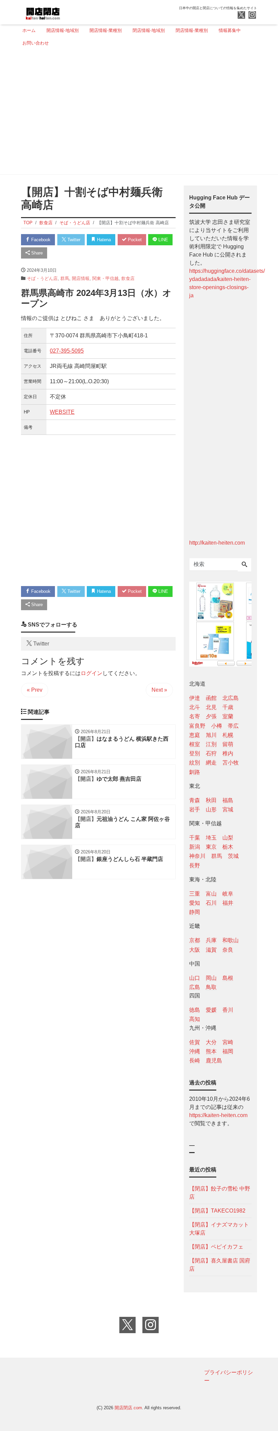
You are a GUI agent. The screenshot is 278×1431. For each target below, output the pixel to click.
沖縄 (194, 1051)
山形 (211, 809)
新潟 (194, 847)
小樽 (216, 726)
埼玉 (211, 838)
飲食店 (128, 278)
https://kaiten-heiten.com (218, 1115)
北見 (211, 707)
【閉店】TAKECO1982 (217, 1211)
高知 (194, 1019)
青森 (194, 800)
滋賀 (211, 950)
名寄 (194, 716)
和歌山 (230, 940)
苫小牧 (230, 762)
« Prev (34, 690)
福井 (227, 903)
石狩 (211, 753)
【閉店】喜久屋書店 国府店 (219, 1265)
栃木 (227, 847)
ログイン (91, 673)
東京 (211, 847)
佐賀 (194, 1042)
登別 (194, 753)
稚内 (227, 753)
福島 (227, 800)
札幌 (227, 735)
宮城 (227, 809)
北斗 (194, 707)
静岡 (194, 912)
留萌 (227, 744)
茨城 (233, 856)
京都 (194, 940)
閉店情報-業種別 (192, 30)
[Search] (244, 565)
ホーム (29, 30)
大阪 (194, 950)
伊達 (194, 698)
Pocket (134, 239)
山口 (194, 978)
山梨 (227, 838)
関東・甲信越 (105, 278)
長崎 (194, 1060)
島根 (227, 978)
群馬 (64, 278)
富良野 (197, 726)
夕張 (211, 716)
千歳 (227, 707)
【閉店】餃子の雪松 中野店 (219, 1193)
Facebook (40, 239)
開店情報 (81, 278)
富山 (211, 894)
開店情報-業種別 (106, 30)
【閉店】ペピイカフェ (216, 1247)
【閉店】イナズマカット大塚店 (219, 1229)
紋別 (194, 762)
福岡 (227, 1051)
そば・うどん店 (42, 278)
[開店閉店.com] (68, 11)
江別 (211, 744)
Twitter (73, 239)
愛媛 (211, 1010)
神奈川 (197, 856)
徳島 (194, 1010)
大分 (211, 1042)
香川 (227, 1010)
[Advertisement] (137, 113)
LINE (162, 239)
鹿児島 (214, 1060)
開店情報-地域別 (62, 30)
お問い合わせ (35, 43)
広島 (194, 987)
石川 (211, 903)
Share (36, 252)
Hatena (103, 239)
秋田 (211, 800)
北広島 (230, 698)
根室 (194, 744)
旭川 (211, 735)
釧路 (194, 772)
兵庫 (211, 940)
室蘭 (227, 716)
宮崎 (227, 1042)
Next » (159, 690)
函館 (211, 698)
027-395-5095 (67, 351)
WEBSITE (62, 412)
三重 (194, 894)
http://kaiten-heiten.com (217, 543)
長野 (194, 865)
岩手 (194, 809)
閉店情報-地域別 (149, 30)
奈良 (227, 950)
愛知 (194, 903)
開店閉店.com (128, 1407)
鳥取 (211, 987)
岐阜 (227, 894)
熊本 (211, 1051)
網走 (211, 762)
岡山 (211, 978)
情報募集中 (230, 30)
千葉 (194, 838)
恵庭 (194, 735)
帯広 (233, 726)
